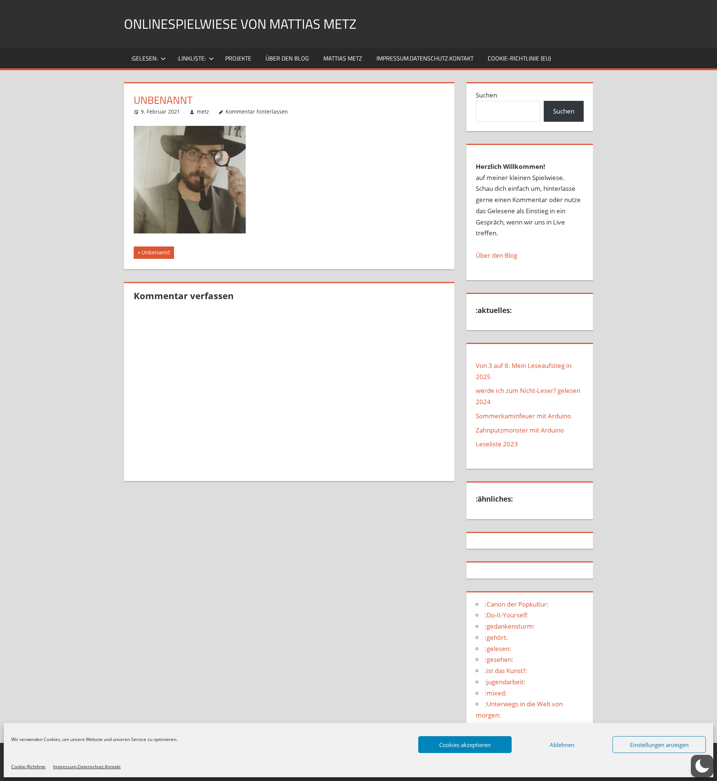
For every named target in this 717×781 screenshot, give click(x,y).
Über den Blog (496, 255)
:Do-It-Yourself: (507, 615)
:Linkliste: (191, 58)
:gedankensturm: (510, 626)
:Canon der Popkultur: (517, 604)
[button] (702, 766)
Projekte (238, 58)
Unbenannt (155, 253)
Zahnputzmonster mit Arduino (520, 430)
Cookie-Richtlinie (28, 766)
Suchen (486, 95)
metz (203, 111)
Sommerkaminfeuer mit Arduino (523, 416)
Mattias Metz (342, 58)
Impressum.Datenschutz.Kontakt (87, 766)
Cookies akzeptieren (465, 745)
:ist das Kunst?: (506, 670)
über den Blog (287, 58)
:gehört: (496, 637)
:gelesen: (144, 58)
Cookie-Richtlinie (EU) (519, 58)
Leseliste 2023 (497, 444)
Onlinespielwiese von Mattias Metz (240, 23)
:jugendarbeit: (505, 682)
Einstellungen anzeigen (659, 745)
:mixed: (496, 693)
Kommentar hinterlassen (257, 111)
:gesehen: (499, 659)
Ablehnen (562, 745)
